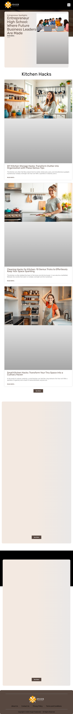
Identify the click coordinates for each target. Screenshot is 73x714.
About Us (14, 706)
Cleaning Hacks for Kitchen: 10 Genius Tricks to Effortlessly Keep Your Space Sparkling (37, 270)
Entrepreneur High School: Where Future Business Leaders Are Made (21, 25)
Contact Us (25, 706)
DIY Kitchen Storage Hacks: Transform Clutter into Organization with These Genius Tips (33, 167)
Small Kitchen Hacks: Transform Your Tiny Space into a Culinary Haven (35, 373)
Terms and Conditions (54, 706)
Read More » (11, 36)
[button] (68, 4)
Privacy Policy (38, 706)
